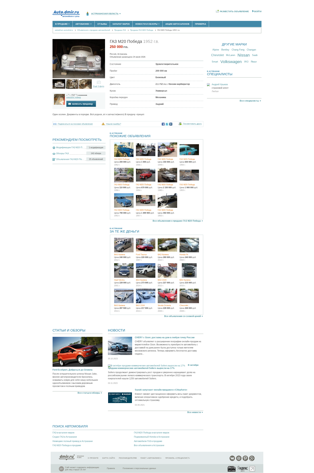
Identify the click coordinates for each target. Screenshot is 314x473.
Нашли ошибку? (113, 124)
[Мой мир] (239, 460)
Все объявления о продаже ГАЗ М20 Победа (177, 221)
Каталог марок (121, 24)
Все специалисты (249, 101)
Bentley (225, 49)
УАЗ (246, 61)
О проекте (93, 458)
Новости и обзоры (147, 24)
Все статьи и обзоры (89, 393)
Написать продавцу (82, 104)
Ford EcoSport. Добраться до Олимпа (72, 370)
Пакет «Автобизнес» (151, 458)
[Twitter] (167, 124)
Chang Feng (238, 49)
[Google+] (252, 460)
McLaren (230, 55)
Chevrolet (217, 55)
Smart (215, 61)
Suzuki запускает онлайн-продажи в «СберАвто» (161, 390)
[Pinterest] (245, 460)
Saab (254, 55)
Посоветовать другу (192, 124)
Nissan (243, 55)
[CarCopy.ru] (232, 469)
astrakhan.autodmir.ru (64, 30)
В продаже (62, 24)
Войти (257, 11)
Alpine (215, 49)
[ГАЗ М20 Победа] (59, 84)
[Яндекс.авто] (242, 469)
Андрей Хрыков (220, 84)
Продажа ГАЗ (120, 30)
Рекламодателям (128, 458)
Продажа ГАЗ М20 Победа (141, 30)
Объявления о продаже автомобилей (93, 30)
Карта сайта (108, 458)
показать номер (73, 97)
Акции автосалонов (177, 24)
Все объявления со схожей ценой (182, 316)
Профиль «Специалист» (177, 458)
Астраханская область (104, 14)
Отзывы (102, 24)
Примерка (200, 24)
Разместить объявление (234, 11)
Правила (111, 468)
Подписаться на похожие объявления (75, 124)
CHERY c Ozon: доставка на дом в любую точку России (164, 337)
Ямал (254, 61)
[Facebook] (163, 124)
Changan (251, 49)
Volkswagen (231, 61)
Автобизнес (83, 24)
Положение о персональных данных (139, 468)
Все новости (194, 412)
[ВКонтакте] (171, 124)
